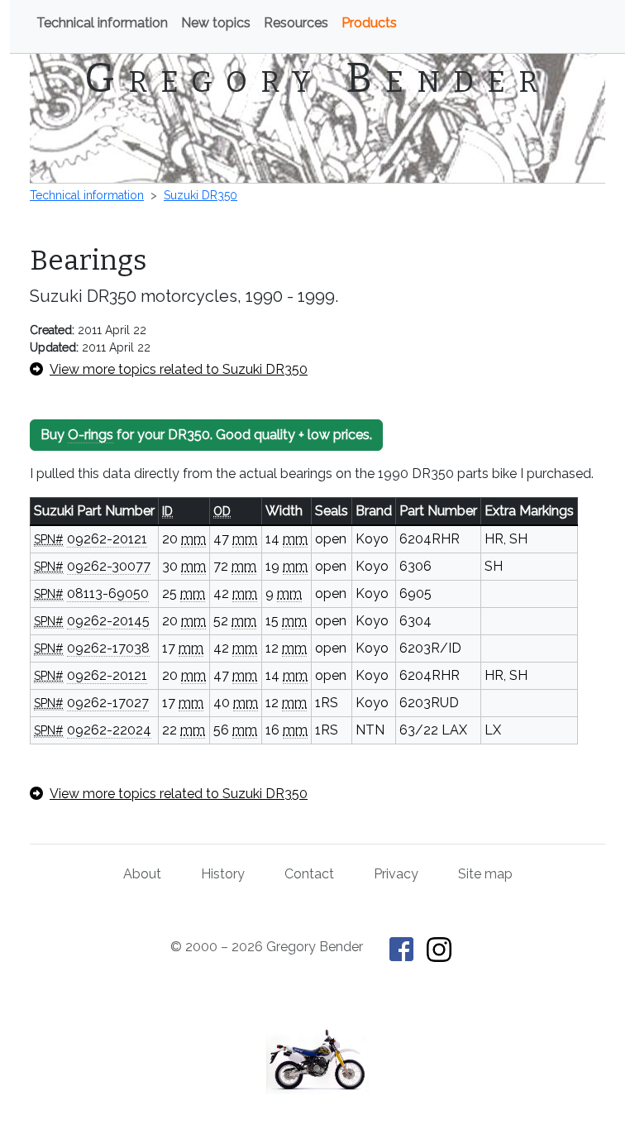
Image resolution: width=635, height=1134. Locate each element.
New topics (216, 23)
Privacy (396, 874)
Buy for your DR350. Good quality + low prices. (206, 435)
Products (369, 23)
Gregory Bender (317, 78)
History (223, 874)
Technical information (102, 23)
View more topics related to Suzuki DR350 (179, 369)
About (142, 874)
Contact (309, 874)
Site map (485, 874)
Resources (296, 23)
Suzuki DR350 (200, 195)
